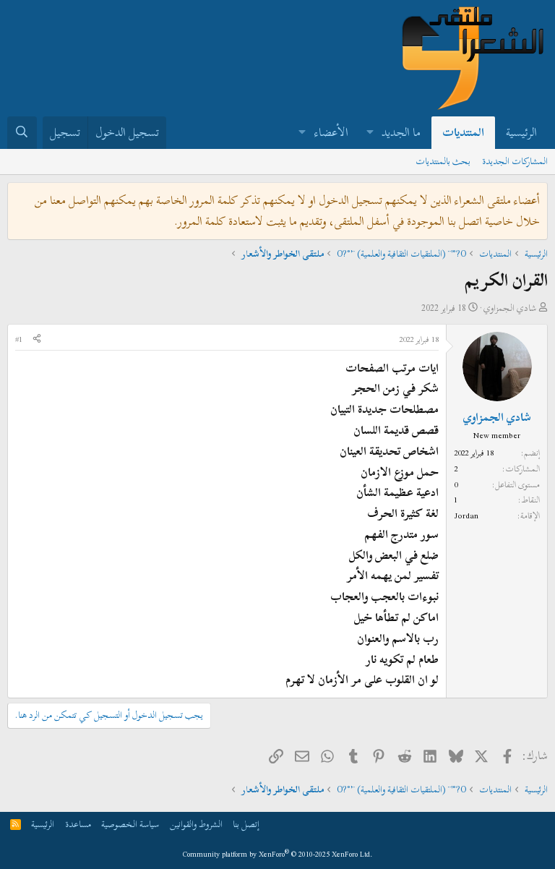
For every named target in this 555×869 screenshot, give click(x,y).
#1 (18, 339)
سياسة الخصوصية (130, 824)
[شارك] (36, 340)
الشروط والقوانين (196, 824)
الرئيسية (521, 132)
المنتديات (463, 132)
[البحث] (22, 132)
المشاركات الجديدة (515, 161)
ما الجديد (401, 132)
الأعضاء (331, 132)
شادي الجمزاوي (509, 308)
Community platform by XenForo (278, 854)
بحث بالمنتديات (443, 161)
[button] (369, 132)
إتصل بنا (246, 824)
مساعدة (78, 824)
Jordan (466, 515)
